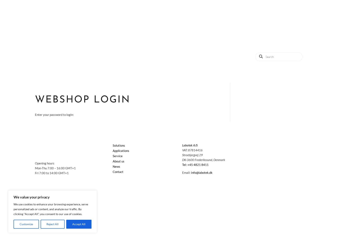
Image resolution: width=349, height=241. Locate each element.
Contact (289, 44)
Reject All (52, 224)
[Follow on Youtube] (267, 146)
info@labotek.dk (201, 172)
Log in (306, 44)
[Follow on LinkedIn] (259, 146)
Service (299, 28)
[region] (52, 211)
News (271, 44)
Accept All (78, 224)
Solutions (256, 28)
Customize (26, 224)
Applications (278, 28)
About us (254, 44)
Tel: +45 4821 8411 (195, 164)
